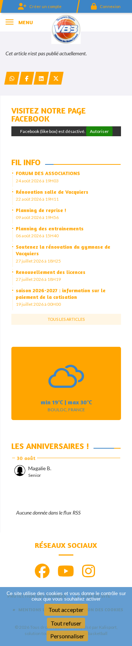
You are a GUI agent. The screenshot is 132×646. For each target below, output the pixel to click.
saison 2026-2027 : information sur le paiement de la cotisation (61, 293)
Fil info (26, 162)
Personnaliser (67, 635)
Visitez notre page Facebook (48, 114)
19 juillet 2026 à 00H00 (38, 304)
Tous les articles (66, 319)
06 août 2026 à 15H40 (37, 235)
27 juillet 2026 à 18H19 (38, 279)
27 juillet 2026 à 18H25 (38, 261)
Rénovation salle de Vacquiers (52, 192)
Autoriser (99, 131)
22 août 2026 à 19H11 (37, 199)
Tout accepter (66, 609)
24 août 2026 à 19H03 (37, 180)
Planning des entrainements (50, 228)
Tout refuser (66, 623)
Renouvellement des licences (50, 272)
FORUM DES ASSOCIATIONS (48, 173)
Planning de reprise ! (41, 210)
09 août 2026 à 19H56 (37, 217)
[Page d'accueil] (65, 29)
